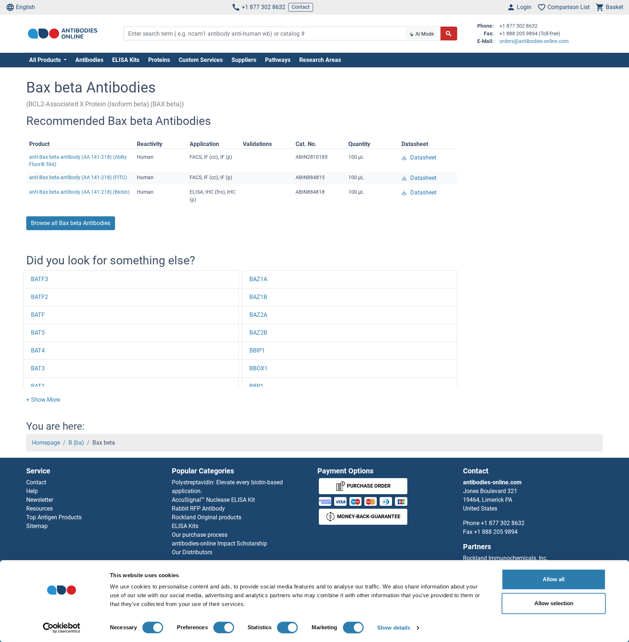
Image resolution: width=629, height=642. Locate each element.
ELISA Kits (125, 59)
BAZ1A (258, 279)
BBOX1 (258, 368)
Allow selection (553, 603)
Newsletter (39, 499)
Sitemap (37, 526)
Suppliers (244, 59)
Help (32, 491)
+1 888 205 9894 (496, 531)
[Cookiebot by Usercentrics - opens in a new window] (62, 627)
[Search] (448, 33)
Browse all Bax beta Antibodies (70, 223)
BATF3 (39, 279)
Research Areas (320, 59)
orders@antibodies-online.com (534, 41)
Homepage (46, 442)
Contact (301, 7)
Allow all (554, 579)
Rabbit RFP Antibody (198, 508)
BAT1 (38, 386)
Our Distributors (192, 552)
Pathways (277, 59)
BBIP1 (257, 350)
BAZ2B (258, 332)
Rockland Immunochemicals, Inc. (505, 558)
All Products (45, 59)
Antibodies (89, 59)
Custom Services (201, 59)
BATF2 (39, 297)
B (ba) (76, 442)
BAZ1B (258, 297)
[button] (43, 399)
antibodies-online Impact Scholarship (219, 543)
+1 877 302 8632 (263, 7)
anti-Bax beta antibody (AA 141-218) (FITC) (78, 177)
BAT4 (38, 350)
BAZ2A (258, 314)
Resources (39, 508)
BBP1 (256, 386)
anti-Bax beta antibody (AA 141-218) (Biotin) (79, 192)
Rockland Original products (206, 517)
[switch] (223, 627)
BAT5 (38, 332)
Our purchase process (200, 534)
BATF (38, 314)
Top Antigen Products (54, 517)
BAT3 (38, 368)
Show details (393, 628)
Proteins (159, 59)
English (25, 7)
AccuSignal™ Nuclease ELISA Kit (213, 499)
